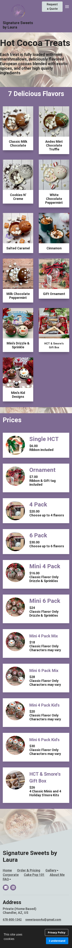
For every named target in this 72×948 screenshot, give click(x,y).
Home (7, 870)
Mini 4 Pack (44, 566)
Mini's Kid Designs (18, 395)
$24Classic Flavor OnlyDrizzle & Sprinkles (44, 611)
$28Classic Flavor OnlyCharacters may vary (45, 680)
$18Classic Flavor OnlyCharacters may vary (45, 646)
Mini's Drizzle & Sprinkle (18, 345)
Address (12, 902)
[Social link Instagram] (13, 887)
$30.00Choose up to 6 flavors (46, 544)
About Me (57, 875)
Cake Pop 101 (34, 875)
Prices (12, 420)
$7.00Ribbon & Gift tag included (42, 480)
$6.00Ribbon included (41, 448)
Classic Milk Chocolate (18, 143)
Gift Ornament (54, 294)
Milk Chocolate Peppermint (18, 296)
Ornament (42, 470)
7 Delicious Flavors (36, 94)
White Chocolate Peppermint (54, 198)
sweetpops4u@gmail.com (43, 919)
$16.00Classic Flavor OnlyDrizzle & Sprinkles (44, 577)
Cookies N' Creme (18, 197)
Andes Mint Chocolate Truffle (54, 145)
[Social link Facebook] (6, 887)
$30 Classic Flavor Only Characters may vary (45, 750)
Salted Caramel (18, 248)
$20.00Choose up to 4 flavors (46, 513)
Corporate (11, 875)
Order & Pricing (28, 870)
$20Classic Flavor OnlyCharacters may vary (45, 715)
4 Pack (38, 504)
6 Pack (38, 535)
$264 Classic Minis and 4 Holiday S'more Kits (45, 791)
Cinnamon (54, 248)
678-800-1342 (12, 919)
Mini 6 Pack (44, 600)
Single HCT (44, 439)
